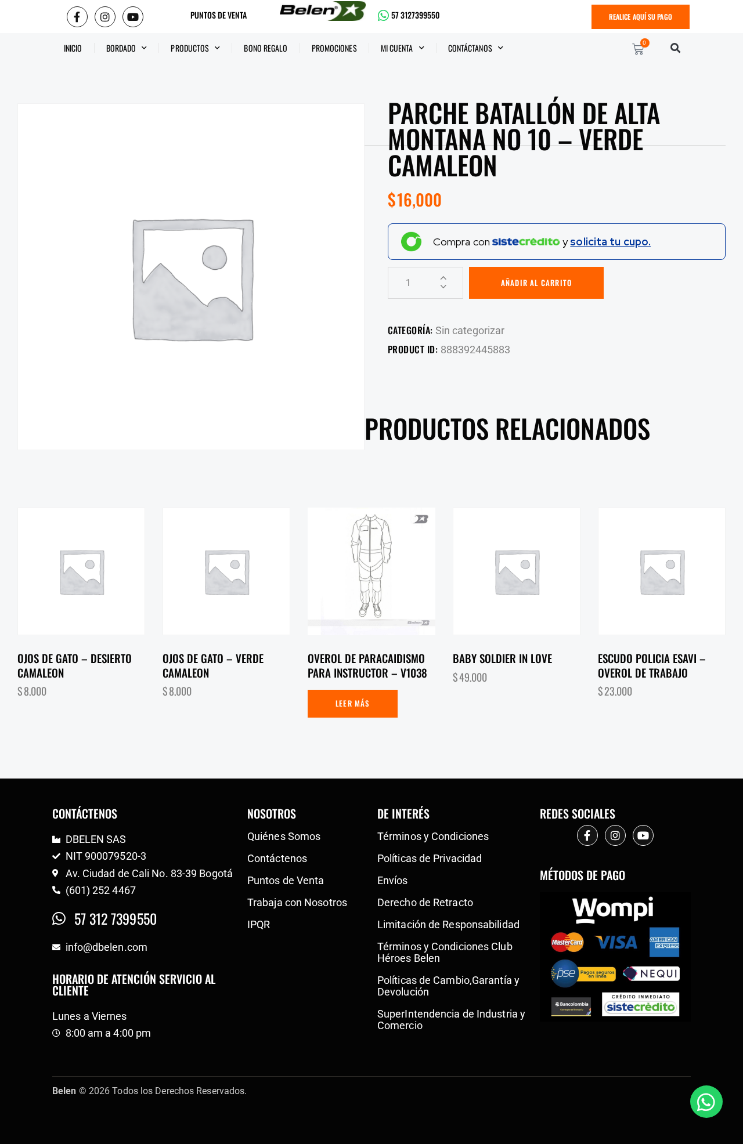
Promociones (334, 48)
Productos (190, 48)
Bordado (121, 48)
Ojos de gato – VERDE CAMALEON (213, 665)
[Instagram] (105, 16)
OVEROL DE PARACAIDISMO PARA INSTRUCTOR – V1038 (367, 665)
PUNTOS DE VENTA (218, 15)
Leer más (353, 703)
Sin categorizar (469, 330)
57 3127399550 (415, 15)
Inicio (73, 48)
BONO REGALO (265, 48)
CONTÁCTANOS (470, 48)
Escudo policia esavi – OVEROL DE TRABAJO (652, 665)
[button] (675, 48)
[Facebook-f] (77, 16)
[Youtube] (132, 16)
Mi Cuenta (397, 48)
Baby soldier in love (502, 658)
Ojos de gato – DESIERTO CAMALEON (74, 665)
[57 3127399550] (383, 15)
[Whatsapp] (706, 1101)
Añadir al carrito (536, 282)
